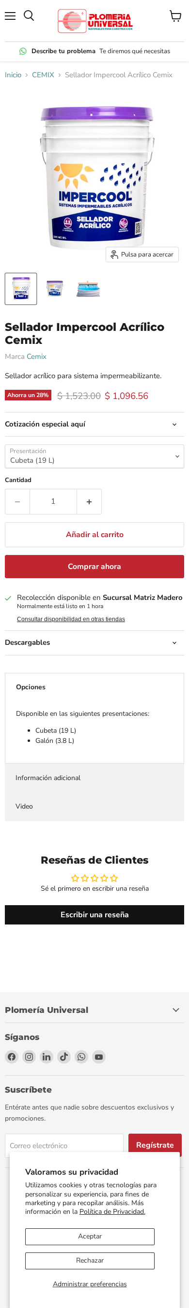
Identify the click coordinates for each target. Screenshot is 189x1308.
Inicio (13, 75)
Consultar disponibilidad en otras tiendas (71, 619)
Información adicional (48, 777)
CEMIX (43, 75)
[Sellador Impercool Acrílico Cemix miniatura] (20, 288)
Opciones (31, 687)
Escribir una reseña (95, 915)
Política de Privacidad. (112, 1211)
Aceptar (90, 1236)
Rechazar (90, 1260)
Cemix (37, 356)
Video (24, 806)
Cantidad (18, 480)
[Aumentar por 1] (89, 501)
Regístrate (155, 1145)
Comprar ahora (94, 566)
